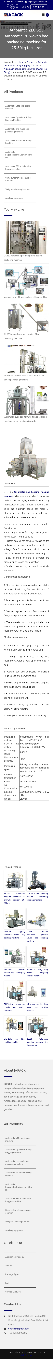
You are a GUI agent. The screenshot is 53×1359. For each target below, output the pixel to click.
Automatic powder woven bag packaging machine (14, 972)
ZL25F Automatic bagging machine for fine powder (37, 1042)
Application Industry (14, 1257)
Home (21, 62)
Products (30, 62)
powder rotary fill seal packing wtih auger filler (25, 297)
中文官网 (24, 6)
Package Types (12, 1274)
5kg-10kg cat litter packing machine (14, 1040)
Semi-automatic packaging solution (18, 179)
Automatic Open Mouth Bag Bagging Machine (18, 118)
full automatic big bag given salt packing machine (37, 1007)
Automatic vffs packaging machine (17, 107)
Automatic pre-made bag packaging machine (17, 130)
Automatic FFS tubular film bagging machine (18, 167)
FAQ (7, 1283)
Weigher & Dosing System (17, 189)
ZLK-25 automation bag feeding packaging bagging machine (37, 896)
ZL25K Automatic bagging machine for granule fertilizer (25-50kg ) (14, 898)
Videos (8, 1265)
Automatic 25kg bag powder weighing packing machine (37, 972)
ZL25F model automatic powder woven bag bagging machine (37, 936)
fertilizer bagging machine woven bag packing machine (14, 934)
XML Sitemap (26, 1355)
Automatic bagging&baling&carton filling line (18, 155)
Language (38, 6)
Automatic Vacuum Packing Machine (18, 142)
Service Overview (13, 1292)
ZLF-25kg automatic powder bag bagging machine (14, 1007)
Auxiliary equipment (14, 198)
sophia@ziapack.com (37, 2)
